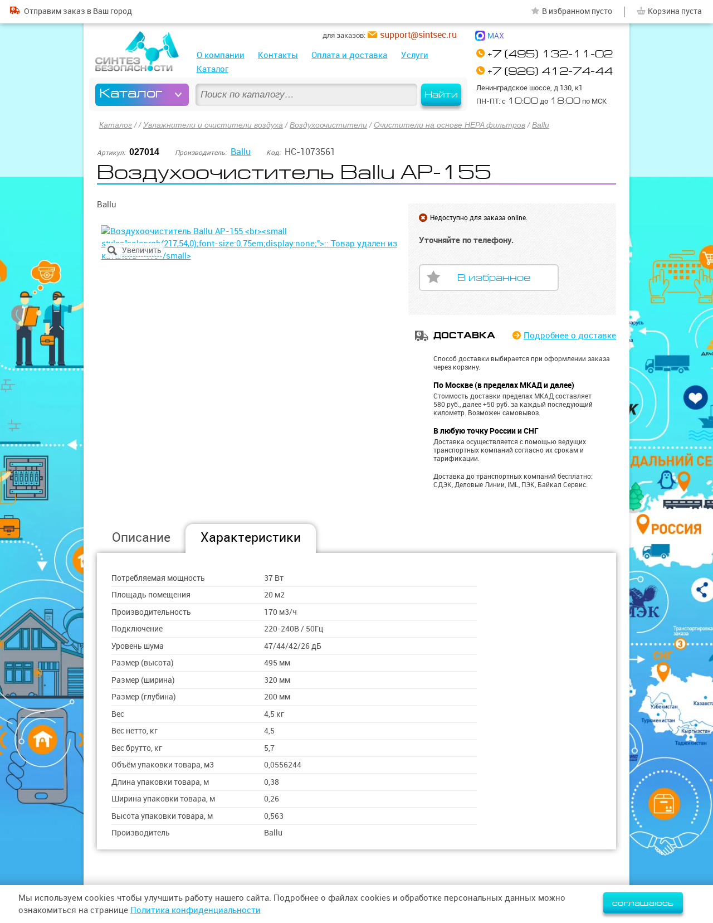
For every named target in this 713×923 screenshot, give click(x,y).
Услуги (414, 55)
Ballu (540, 124)
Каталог (212, 69)
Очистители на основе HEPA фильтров (449, 124)
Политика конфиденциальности (195, 910)
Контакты (278, 55)
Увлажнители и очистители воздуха (213, 124)
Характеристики (251, 537)
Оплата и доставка (349, 55)
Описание (141, 537)
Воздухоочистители (328, 124)
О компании (221, 55)
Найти (441, 95)
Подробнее (570, 335)
